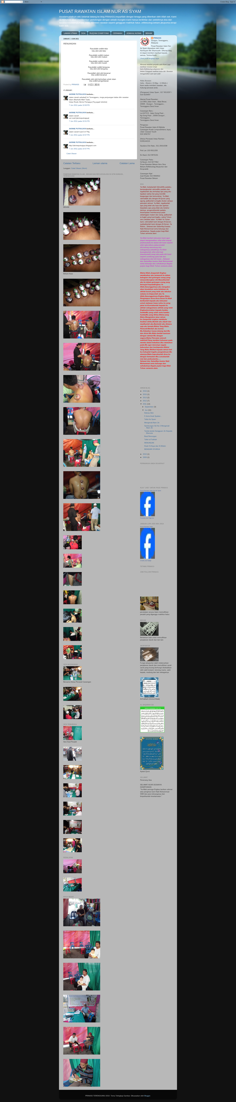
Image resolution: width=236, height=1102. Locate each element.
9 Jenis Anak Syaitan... (153, 416)
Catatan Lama (127, 163)
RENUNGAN (149, 443)
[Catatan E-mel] (84, 84)
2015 (145, 394)
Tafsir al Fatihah (150, 439)
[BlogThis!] (91, 84)
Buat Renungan (150, 436)
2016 (145, 391)
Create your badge (145, 560)
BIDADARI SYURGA (152, 449)
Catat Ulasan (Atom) (79, 168)
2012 (145, 401)
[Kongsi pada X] (94, 84)
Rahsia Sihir (149, 413)
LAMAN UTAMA (70, 33)
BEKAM (149, 33)
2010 (145, 454)
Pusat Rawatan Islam (146, 526)
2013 (145, 397)
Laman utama (100, 163)
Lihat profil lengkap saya (149, 58)
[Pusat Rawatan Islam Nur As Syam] (147, 516)
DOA (83, 33)
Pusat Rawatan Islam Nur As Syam (150, 490)
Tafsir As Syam (150, 419)
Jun (146, 410)
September (149, 407)
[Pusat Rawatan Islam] (147, 558)
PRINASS (157, 38)
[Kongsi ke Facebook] (96, 84)
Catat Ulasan (71, 153)
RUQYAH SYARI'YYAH (99, 33)
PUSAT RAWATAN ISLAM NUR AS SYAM (100, 11)
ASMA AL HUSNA (134, 33)
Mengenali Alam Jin (151, 423)
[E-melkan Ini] (89, 84)
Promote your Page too (147, 518)
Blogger (147, 1096)
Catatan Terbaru (71, 163)
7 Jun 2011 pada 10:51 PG (79, 121)
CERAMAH (117, 33)
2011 (145, 404)
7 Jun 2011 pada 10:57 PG (79, 135)
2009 (145, 457)
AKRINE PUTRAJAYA (77, 94)
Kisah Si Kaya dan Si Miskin (155, 446)
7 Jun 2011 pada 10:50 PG (79, 105)
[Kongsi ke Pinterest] (98, 84)
